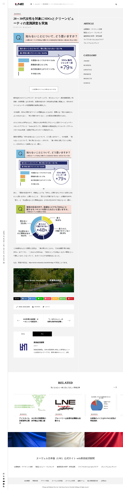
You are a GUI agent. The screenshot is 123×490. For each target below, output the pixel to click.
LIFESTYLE (88, 70)
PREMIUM (87, 74)
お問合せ (103, 481)
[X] (3, 476)
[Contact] (3, 484)
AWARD (86, 61)
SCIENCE (87, 83)
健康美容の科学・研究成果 (93, 36)
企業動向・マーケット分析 (93, 29)
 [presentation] (115, 387)
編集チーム (81, 481)
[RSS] (3, 486)
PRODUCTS (88, 78)
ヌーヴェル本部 (70, 481)
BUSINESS (37, 306)
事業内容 (35, 481)
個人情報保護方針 (92, 481)
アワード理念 (45, 481)
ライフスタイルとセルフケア (94, 39)
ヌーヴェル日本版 (57, 481)
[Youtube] (4, 481)
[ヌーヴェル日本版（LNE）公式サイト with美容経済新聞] (19, 4)
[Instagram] (3, 474)
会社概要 (27, 481)
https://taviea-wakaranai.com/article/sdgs (41, 262)
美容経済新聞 (26, 306)
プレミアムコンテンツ (91, 43)
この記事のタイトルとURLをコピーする (44, 89)
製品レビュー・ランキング (93, 32)
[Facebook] (3, 479)
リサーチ (47, 306)
